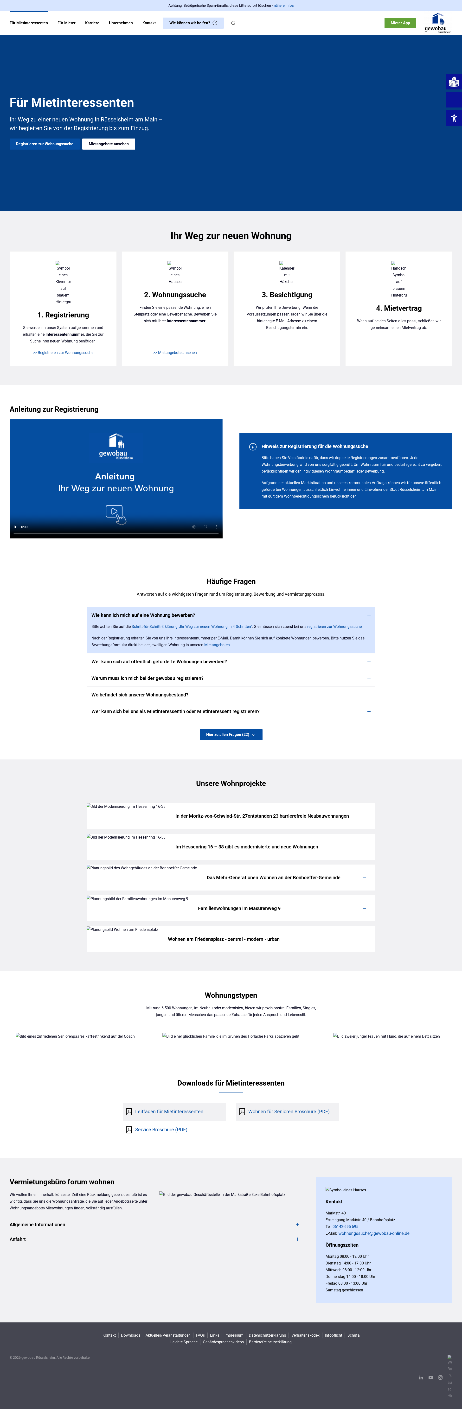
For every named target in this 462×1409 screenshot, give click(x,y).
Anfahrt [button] (18, 1239)
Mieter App (400, 23)
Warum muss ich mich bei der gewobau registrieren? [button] (147, 678)
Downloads (130, 1335)
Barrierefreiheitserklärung (270, 1342)
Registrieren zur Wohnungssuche (44, 144)
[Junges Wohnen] (386, 1036)
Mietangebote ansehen (109, 144)
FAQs (200, 1335)
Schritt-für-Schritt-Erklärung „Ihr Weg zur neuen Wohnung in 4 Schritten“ (192, 626)
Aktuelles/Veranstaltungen (168, 1335)
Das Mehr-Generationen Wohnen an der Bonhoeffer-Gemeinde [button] (273, 877)
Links (214, 1335)
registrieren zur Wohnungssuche (334, 626)
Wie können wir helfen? (189, 23)
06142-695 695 (345, 1226)
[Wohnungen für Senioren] (75, 1036)
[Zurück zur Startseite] (438, 23)
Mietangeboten (217, 645)
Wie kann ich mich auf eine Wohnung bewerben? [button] (143, 615)
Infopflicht (333, 1335)
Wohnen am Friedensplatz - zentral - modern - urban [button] (224, 939)
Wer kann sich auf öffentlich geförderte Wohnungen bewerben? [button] (159, 661)
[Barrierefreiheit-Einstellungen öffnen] (454, 118)
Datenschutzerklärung (267, 1335)
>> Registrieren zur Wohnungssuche (63, 352)
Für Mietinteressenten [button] (29, 23)
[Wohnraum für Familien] (230, 1036)
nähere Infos (284, 5)
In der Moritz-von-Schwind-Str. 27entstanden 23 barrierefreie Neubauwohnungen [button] (262, 816)
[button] (233, 23)
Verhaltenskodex (305, 1335)
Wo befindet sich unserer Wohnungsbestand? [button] (139, 695)
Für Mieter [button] (67, 23)
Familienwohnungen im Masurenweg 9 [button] (239, 908)
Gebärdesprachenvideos (223, 1342)
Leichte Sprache (184, 1342)
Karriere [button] (92, 23)
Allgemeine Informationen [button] (37, 1224)
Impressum (234, 1335)
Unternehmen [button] (121, 23)
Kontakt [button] (149, 23)
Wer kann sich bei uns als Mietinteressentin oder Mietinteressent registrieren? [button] (175, 711)
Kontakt (109, 1335)
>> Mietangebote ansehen (175, 352)
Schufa (353, 1335)
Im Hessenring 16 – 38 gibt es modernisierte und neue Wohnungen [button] (246, 847)
